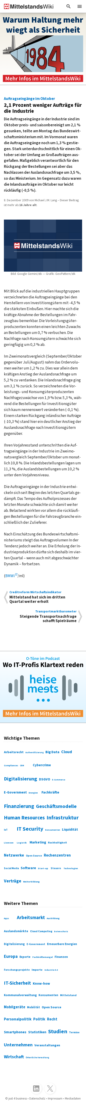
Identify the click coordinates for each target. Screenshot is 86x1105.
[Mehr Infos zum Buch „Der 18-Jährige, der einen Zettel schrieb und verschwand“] (43, 49)
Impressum (55, 1098)
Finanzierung (19, 806)
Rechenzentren (57, 855)
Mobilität (33, 1007)
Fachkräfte (50, 792)
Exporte (25, 957)
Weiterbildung (31, 881)
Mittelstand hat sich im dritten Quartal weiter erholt (37, 597)
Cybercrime (42, 765)
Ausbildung (53, 918)
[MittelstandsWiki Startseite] (27, 6)
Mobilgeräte (14, 1007)
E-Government (15, 792)
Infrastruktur (63, 818)
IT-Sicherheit (17, 983)
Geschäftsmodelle (56, 806)
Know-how (41, 983)
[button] (68, 6)
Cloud (66, 752)
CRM (22, 765)
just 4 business (17, 1098)
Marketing (38, 842)
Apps (6, 918)
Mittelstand (68, 995)
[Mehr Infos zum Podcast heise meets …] (43, 687)
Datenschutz (61, 931)
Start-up (43, 868)
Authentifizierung (34, 752)
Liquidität (70, 829)
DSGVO (44, 779)
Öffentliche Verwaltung (37, 1057)
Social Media (11, 868)
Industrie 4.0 (51, 970)
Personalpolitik (17, 1019)
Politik (39, 1019)
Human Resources (24, 817)
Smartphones (15, 1032)
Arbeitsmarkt (31, 917)
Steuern (56, 868)
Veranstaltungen (47, 1045)
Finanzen (61, 957)
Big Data (52, 752)
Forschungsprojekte (17, 970)
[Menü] (79, 6)
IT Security (30, 829)
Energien (33, 792)
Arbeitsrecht (14, 752)
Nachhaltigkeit (57, 843)
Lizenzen (9, 842)
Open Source (34, 855)
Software (28, 868)
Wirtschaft (14, 1057)
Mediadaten (73, 1098)
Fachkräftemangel (42, 957)
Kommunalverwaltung (20, 995)
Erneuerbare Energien (62, 944)
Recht (52, 1019)
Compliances (11, 765)
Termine (74, 1032)
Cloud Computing (41, 931)
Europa (11, 956)
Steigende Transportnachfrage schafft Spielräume (48, 616)
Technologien (71, 868)
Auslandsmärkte (16, 931)
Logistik (22, 842)
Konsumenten (52, 830)
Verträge (12, 881)
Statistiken (37, 1032)
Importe (37, 970)
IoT (6, 830)
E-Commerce (58, 779)
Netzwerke (14, 855)
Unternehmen (18, 1045)
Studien (57, 1032)
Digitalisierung (20, 779)
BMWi (10, 576)
